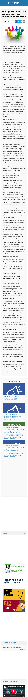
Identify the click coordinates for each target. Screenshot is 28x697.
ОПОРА (14, 3)
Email (24, 22)
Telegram (21, 22)
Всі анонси (22, 649)
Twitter (18, 22)
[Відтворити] (5, 696)
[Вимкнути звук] (21, 696)
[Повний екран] (23, 696)
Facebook (16, 22)
